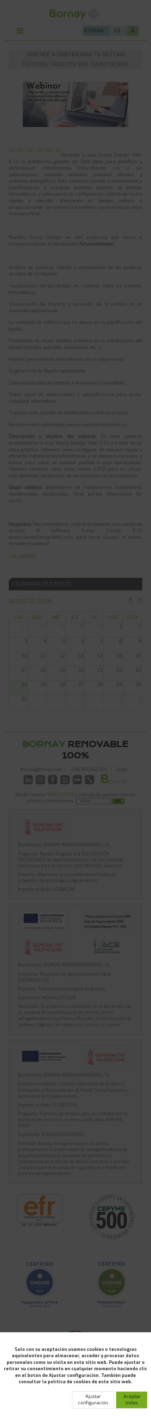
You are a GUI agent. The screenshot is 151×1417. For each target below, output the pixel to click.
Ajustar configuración (93, 1399)
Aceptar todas (131, 1399)
